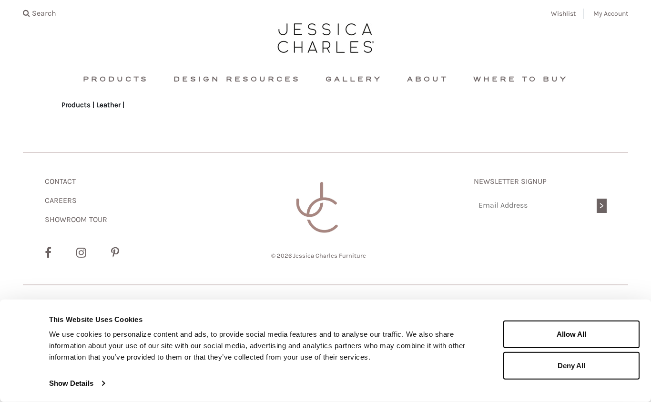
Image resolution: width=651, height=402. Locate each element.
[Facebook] (48, 253)
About (427, 79)
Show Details (71, 383)
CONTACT (60, 181)
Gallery (354, 79)
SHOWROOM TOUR (76, 219)
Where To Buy (520, 79)
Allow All (571, 334)
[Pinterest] (115, 253)
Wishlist (563, 14)
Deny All (571, 365)
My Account (610, 14)
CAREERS (61, 200)
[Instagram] (81, 253)
